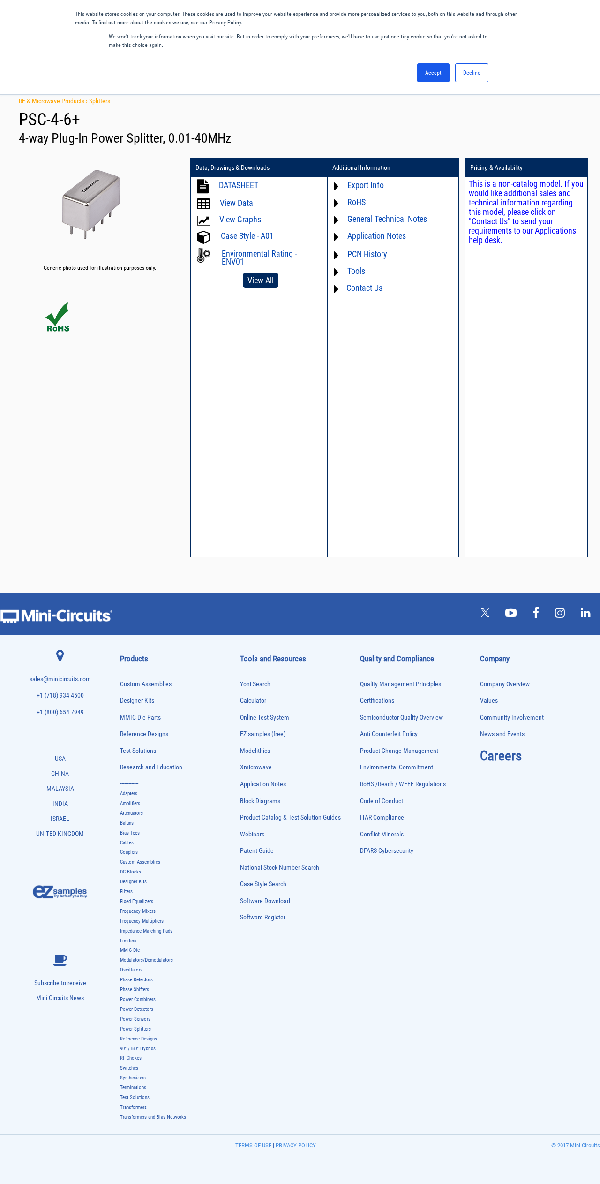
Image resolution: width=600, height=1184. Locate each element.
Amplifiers (130, 803)
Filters (126, 891)
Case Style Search (263, 884)
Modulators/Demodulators (146, 960)
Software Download (265, 901)
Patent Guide (257, 851)
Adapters (128, 793)
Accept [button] (433, 72)
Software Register (262, 917)
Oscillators (131, 970)
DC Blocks (130, 872)
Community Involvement (512, 717)
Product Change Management (399, 751)
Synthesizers (133, 1078)
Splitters (99, 101)
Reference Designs (144, 734)
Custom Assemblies (146, 684)
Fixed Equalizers (136, 901)
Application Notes (263, 784)
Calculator (253, 701)
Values (489, 701)
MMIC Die (130, 950)
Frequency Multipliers (142, 921)
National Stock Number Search (279, 868)
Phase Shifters (134, 990)
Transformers (133, 1107)
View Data (236, 203)
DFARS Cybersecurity (386, 851)
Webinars (252, 834)
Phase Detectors (136, 980)
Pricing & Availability (496, 167)
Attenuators (131, 813)
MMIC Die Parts (140, 717)
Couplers (129, 852)
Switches (129, 1068)
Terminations (133, 1088)
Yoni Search (255, 684)
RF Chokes (131, 1058)
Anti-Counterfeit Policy (389, 734)
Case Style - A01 (247, 236)
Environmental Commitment (396, 767)
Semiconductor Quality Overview (401, 717)
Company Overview (505, 684)
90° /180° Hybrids (138, 1049)
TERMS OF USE (253, 1145)
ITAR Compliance (382, 817)
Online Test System (264, 717)
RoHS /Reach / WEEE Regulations (403, 784)
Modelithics (255, 751)
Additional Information (361, 167)
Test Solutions (138, 751)
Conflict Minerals (382, 834)
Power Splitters (135, 1029)
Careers (501, 756)
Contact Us (364, 288)
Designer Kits (137, 701)
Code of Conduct (381, 801)
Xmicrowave (256, 767)
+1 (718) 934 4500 (60, 695)
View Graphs (240, 219)
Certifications (377, 701)
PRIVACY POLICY (295, 1145)
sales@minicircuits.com (60, 679)
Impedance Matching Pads (146, 931)
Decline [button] (471, 72)
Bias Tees (130, 833)
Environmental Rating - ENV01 (259, 257)
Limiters (128, 941)
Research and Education (151, 767)
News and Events (502, 734)
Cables (127, 843)
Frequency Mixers (138, 911)
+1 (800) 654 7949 (60, 712)
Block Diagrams (260, 801)
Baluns (127, 823)
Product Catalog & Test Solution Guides (290, 817)
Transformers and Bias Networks (153, 1117)
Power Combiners (138, 999)
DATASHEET (238, 185)
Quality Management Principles (400, 684)
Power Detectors (136, 1009)
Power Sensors (135, 1019)
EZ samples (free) (262, 734)
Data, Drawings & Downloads (232, 167)
